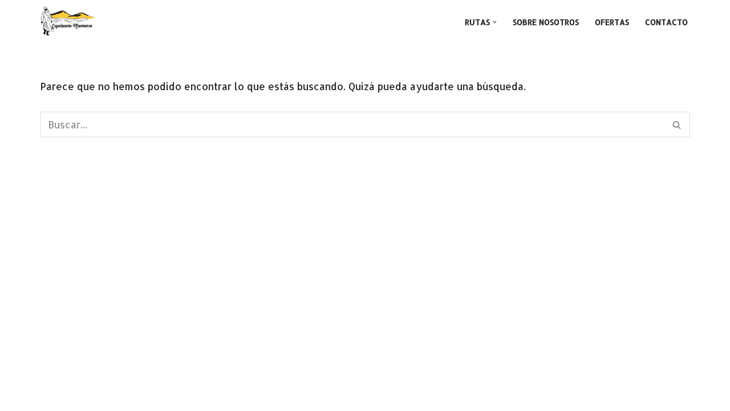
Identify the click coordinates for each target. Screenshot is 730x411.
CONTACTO (666, 22)
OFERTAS (612, 22)
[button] (495, 22)
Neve (53, 395)
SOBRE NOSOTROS (546, 22)
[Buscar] (677, 124)
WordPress (194, 395)
